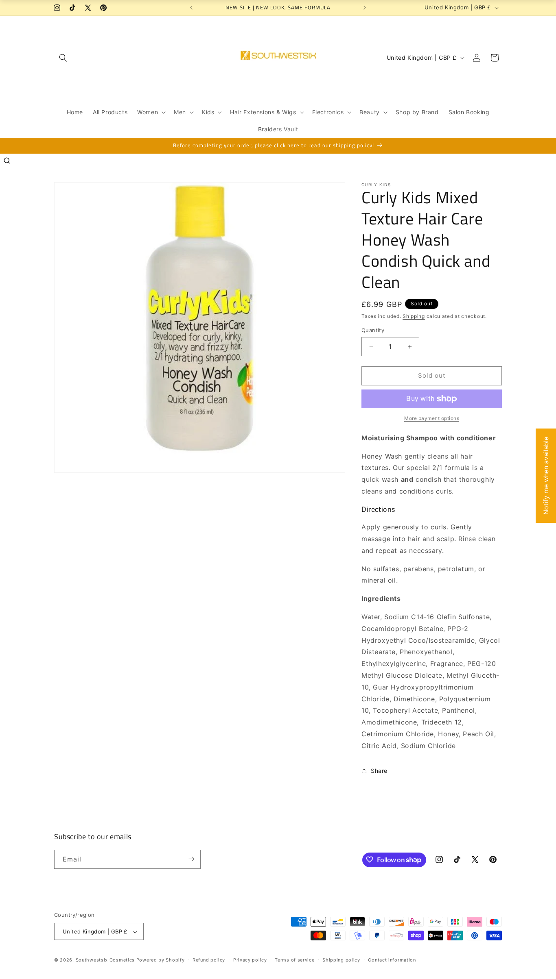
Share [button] (379, 770)
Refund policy (209, 960)
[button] (63, 58)
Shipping (414, 316)
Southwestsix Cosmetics (106, 960)
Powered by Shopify (160, 960)
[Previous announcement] (191, 7)
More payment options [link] (431, 418)
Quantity (372, 330)
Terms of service (294, 960)
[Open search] (7, 161)
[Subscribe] (191, 858)
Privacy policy (250, 960)
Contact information (392, 960)
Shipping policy (341, 960)
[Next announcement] (365, 7)
